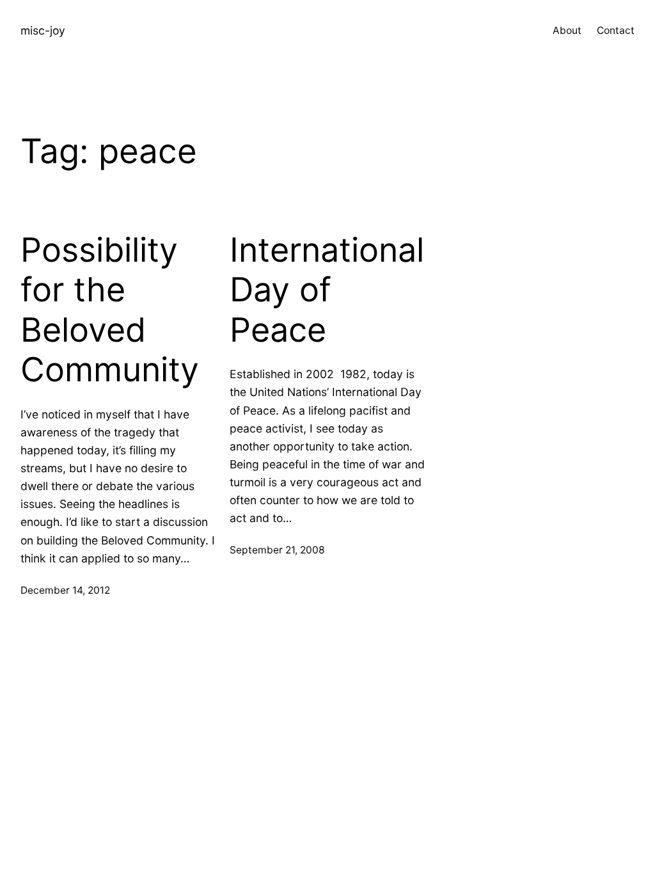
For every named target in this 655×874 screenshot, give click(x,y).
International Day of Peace (327, 290)
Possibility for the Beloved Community (109, 310)
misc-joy (42, 30)
